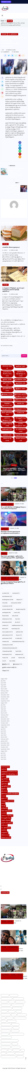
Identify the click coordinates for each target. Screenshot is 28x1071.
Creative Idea (5, 892)
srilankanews (7, 645)
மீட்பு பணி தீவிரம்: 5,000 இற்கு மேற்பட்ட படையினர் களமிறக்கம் (12, 321)
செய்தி (9, 21)
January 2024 (4, 741)
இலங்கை (7, 394)
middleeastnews (17, 625)
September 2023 (5, 749)
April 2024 (3, 735)
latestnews (7, 622)
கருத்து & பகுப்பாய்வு (7, 404)
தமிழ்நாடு (20, 409)
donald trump (20, 609)
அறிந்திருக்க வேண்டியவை (7, 374)
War (12, 661)
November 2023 (5, 745)
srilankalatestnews (18, 641)
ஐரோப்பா (20, 400)
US (4, 661)
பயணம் (20, 412)
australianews (7, 596)
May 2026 (3, 685)
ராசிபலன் (7, 429)
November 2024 (5, 721)
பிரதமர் (5, 670)
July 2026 (3, 681)
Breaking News (7, 367)
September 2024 (5, 725)
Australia (15, 593)
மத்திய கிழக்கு (7, 425)
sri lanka (18, 638)
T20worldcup (7, 651)
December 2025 (5, 695)
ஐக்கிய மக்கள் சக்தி (9, 667)
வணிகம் (7, 435)
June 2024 (3, 731)
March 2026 (4, 689)
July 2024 (3, 729)
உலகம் (7, 400)
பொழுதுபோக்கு (21, 419)
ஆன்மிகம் (20, 383)
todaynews (19, 654)
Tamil (18, 651)
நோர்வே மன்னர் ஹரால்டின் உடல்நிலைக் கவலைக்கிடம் (13, 325)
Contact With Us (6, 889)
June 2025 (3, 707)
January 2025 (4, 717)
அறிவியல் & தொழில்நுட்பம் (20, 374)
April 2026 (3, 687)
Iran (17, 619)
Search (24, 355)
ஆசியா (7, 379)
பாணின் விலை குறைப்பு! (11, 247)
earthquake (6, 612)
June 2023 (3, 755)
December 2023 (5, 743)
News (5, 628)
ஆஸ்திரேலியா (7, 389)
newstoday (15, 628)
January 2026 (4, 693)
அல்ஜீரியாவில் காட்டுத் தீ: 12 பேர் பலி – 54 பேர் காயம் (13, 337)
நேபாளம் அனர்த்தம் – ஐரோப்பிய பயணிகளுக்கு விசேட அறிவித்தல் (10, 329)
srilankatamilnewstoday (9, 648)
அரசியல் (20, 366)
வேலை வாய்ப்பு (21, 439)
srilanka (5, 641)
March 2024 (4, 737)
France (17, 612)
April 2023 (3, 759)
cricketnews (7, 606)
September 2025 (5, 701)
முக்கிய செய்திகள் (20, 425)
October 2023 (4, 747)
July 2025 (3, 705)
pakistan (19, 632)
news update (7, 632)
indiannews (7, 619)
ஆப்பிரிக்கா (20, 379)
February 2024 (4, 739)
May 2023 (3, 757)
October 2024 (4, 723)
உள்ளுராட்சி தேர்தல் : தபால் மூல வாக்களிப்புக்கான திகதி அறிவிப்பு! (13, 289)
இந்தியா (20, 388)
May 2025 (3, 709)
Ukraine (21, 657)
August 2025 (4, 703)
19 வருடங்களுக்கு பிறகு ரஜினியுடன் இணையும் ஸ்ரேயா (11, 333)
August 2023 (4, 751)
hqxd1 (5, 250)
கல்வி (20, 403)
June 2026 (3, 683)
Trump (5, 657)
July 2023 (3, 753)
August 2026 (4, 679)
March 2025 (4, 713)
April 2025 (3, 711)
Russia (19, 635)
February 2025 (4, 715)
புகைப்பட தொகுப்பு (7, 419)
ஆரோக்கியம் (7, 384)
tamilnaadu (7, 654)
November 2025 (5, 697)
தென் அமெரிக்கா (7, 413)
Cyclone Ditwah (7, 609)
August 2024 (4, 727)
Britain (19, 599)
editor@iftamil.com (7, 871)
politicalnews (7, 635)
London (5, 625)
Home (2, 21)
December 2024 (5, 719)
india (15, 616)
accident (5, 593)
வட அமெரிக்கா (21, 430)
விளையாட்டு (7, 439)
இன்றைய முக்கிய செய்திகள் (21, 395)
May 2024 (3, 733)
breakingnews (7, 599)
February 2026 (4, 691)
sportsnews (7, 638)
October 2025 (4, 699)
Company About (6, 886)
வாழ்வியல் (20, 435)
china (4, 603)
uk (13, 657)
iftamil (5, 616)
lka (17, 622)
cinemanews (16, 603)
